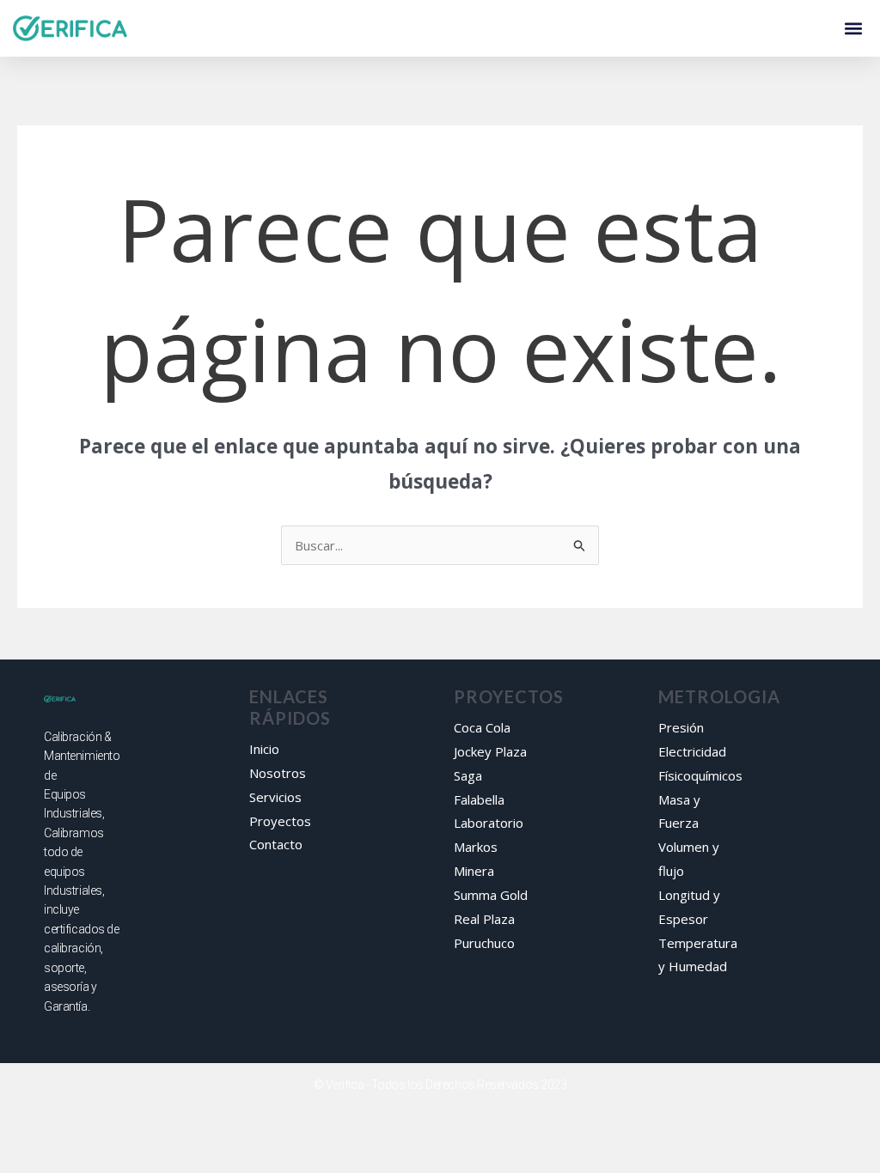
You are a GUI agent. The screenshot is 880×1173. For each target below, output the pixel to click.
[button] (853, 29)
